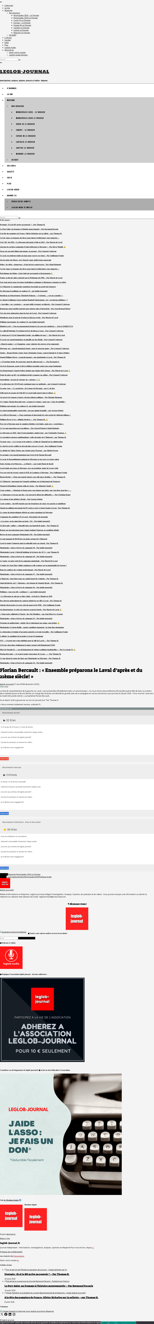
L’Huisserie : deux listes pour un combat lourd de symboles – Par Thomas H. (29, 579)
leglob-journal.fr (7, 684)
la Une (10, 94)
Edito (7, 42)
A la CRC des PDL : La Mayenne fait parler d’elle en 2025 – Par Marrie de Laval (31, 242)
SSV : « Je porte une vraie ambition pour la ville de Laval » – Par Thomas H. (29, 641)
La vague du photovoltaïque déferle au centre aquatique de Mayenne (26, 512)
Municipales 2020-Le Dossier (26, 18)
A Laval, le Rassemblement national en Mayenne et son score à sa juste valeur (29, 459)
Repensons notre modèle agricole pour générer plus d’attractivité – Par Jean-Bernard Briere (35, 309)
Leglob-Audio (10, 47)
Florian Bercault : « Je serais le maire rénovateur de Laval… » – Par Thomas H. (30, 654)
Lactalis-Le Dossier (22, 28)
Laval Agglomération (16, 877)
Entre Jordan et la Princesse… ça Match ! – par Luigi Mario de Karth (26, 464)
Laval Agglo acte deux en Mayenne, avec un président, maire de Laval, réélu (29, 468)
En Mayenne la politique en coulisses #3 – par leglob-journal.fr (24, 291)
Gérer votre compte (17, 52)
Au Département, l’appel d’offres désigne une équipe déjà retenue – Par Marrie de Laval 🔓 (35, 371)
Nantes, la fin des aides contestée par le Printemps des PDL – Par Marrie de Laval (31, 278)
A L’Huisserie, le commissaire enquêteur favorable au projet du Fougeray (28, 287)
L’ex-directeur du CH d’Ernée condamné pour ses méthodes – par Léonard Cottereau (33, 384)
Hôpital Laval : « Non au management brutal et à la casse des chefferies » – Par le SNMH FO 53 (36, 326)
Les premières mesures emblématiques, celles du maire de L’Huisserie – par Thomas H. (33, 437)
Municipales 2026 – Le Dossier (26, 15)
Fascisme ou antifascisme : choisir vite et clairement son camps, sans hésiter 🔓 (30, 623)
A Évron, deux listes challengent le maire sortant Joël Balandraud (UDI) (27, 645)
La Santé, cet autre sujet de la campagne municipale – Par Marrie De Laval (28, 561)
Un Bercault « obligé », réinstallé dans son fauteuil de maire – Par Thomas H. (29, 526)
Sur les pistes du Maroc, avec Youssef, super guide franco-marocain (25, 260)
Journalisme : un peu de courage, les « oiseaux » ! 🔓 (20, 380)
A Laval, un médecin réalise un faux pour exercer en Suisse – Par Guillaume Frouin (32, 256)
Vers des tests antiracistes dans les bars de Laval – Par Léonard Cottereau (28, 313)
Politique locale (45, 877)
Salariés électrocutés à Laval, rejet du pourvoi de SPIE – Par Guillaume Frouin (30, 605)
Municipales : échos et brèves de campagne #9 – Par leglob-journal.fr (26, 548)
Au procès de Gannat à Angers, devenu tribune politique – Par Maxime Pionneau (31, 397)
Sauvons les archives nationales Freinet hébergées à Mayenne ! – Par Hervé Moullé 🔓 (33, 247)
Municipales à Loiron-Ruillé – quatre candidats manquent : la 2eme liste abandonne (32, 627)
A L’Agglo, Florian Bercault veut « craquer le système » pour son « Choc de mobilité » (33, 402)
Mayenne (8, 10)
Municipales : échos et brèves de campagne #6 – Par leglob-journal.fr (26, 587)
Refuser (112, 1323)
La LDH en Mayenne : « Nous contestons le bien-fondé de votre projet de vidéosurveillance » (35, 415)
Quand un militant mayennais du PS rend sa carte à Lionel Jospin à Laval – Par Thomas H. (35, 508)
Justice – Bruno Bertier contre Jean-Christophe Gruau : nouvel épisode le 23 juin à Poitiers (34, 353)
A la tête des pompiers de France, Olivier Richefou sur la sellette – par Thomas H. (31, 233)
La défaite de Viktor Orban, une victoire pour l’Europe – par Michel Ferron (29, 451)
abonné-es (10, 1234)
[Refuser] (137, 1323)
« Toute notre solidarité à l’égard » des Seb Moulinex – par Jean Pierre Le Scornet (31, 614)
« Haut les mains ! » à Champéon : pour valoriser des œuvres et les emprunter (29, 344)
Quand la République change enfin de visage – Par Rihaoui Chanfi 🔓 (27, 486)
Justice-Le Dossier (21, 30)
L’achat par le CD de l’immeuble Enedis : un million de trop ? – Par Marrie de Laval (32, 335)
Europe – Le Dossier (22, 23)
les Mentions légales (11, 1200)
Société (8, 40)
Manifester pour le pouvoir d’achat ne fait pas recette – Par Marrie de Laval (29, 318)
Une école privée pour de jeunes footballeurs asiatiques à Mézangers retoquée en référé (33, 282)
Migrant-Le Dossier (22, 32)
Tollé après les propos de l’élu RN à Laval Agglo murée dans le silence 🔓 (28, 393)
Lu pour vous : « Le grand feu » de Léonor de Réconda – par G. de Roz (27, 388)
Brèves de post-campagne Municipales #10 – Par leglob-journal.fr (25, 534)
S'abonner (4, 758)
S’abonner (11, 88)
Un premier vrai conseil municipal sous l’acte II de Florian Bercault (25, 455)
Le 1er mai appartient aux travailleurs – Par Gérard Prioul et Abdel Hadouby (29, 428)
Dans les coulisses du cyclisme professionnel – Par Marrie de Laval (25, 570)
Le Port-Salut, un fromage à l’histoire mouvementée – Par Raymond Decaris (29, 229)
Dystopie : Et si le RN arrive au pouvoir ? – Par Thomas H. (22, 225)
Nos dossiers (14, 13)
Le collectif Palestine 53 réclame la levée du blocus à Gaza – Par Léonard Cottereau (31, 331)
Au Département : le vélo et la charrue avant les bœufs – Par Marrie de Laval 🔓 (31, 610)
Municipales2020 (32, 877)
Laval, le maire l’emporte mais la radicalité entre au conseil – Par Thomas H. (29, 543)
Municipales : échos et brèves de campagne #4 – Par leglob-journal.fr (26, 663)
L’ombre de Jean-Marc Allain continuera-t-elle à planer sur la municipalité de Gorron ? (33, 565)
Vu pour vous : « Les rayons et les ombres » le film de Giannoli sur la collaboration (31, 442)
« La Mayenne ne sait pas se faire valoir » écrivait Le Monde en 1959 (26, 596)
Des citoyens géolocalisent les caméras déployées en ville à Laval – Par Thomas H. (31, 601)
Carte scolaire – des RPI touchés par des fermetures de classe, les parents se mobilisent (33, 504)
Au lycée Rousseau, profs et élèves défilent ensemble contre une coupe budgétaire (31, 366)
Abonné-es (9, 50)
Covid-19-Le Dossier (22, 20)
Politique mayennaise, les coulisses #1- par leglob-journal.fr (22, 406)
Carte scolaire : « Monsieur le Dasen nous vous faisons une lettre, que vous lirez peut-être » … (35, 490)
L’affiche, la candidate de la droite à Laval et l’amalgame (21, 636)
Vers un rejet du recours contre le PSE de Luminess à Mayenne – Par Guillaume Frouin (33, 473)
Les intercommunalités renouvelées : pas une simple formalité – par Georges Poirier (31, 411)
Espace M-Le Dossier (22, 25)
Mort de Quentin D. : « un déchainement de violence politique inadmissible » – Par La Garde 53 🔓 (38, 650)
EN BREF (12, 35)
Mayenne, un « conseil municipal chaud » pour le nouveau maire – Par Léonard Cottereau (34, 348)
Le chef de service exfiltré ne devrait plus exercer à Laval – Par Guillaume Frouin (31, 446)
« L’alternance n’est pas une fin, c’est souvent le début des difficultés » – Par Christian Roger (35, 495)
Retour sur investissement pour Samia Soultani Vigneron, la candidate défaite (29, 530)
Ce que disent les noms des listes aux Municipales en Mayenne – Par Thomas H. (30, 658)
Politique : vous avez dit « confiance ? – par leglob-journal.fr (23, 592)
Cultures (8, 37)
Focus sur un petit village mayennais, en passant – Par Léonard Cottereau (28, 251)
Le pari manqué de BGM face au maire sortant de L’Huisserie (23, 539)
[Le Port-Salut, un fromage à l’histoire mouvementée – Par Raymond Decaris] (37, 1281)
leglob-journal (24, 71)
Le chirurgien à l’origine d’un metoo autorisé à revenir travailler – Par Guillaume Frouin (34, 632)
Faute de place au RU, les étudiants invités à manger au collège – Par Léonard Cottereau (34, 375)
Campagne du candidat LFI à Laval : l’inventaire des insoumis (24, 517)
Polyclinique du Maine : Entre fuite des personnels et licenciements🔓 (26, 273)
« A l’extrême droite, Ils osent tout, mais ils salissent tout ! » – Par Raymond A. (29, 362)
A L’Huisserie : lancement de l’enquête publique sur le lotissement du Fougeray (30, 481)
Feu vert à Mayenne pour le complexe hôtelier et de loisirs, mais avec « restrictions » (32, 424)
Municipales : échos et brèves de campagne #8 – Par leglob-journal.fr (26, 557)
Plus (6, 45)
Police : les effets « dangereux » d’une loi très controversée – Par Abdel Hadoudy (30, 264)
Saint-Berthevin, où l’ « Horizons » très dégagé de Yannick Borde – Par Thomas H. (31, 583)
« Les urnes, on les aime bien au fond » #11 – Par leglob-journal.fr (25, 521)
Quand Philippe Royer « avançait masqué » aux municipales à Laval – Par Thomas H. (33, 357)
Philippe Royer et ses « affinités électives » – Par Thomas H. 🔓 (24, 420)
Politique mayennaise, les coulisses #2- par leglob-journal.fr (22, 322)
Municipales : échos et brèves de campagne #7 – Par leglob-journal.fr (26, 574)
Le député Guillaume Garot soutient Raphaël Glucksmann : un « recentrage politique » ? (34, 300)
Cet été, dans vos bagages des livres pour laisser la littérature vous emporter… (29, 238)
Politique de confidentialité (11, 1252)
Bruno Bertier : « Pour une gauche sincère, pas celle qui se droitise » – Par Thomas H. (32, 477)
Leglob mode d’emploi (18, 55)
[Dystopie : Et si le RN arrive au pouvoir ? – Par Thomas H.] (36, 1269)
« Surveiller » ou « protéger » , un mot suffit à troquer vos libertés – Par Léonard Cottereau (35, 304)
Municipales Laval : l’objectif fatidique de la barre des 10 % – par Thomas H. (29, 552)
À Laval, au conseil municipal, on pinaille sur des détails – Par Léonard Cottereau (31, 340)
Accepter (105, 1323)
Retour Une (5, 1238)
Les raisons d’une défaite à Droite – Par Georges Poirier (21, 499)
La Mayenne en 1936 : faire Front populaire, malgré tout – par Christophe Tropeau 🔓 (33, 433)
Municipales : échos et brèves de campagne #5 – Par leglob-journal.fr (26, 618)
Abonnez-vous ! (78, 904)
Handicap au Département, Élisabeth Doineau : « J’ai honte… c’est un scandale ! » (31, 296)
